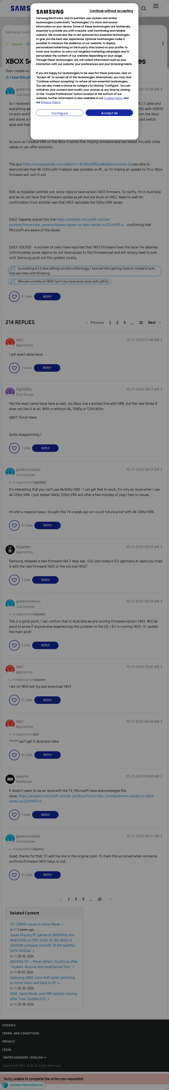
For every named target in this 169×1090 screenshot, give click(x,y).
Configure (59, 113)
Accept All (109, 113)
